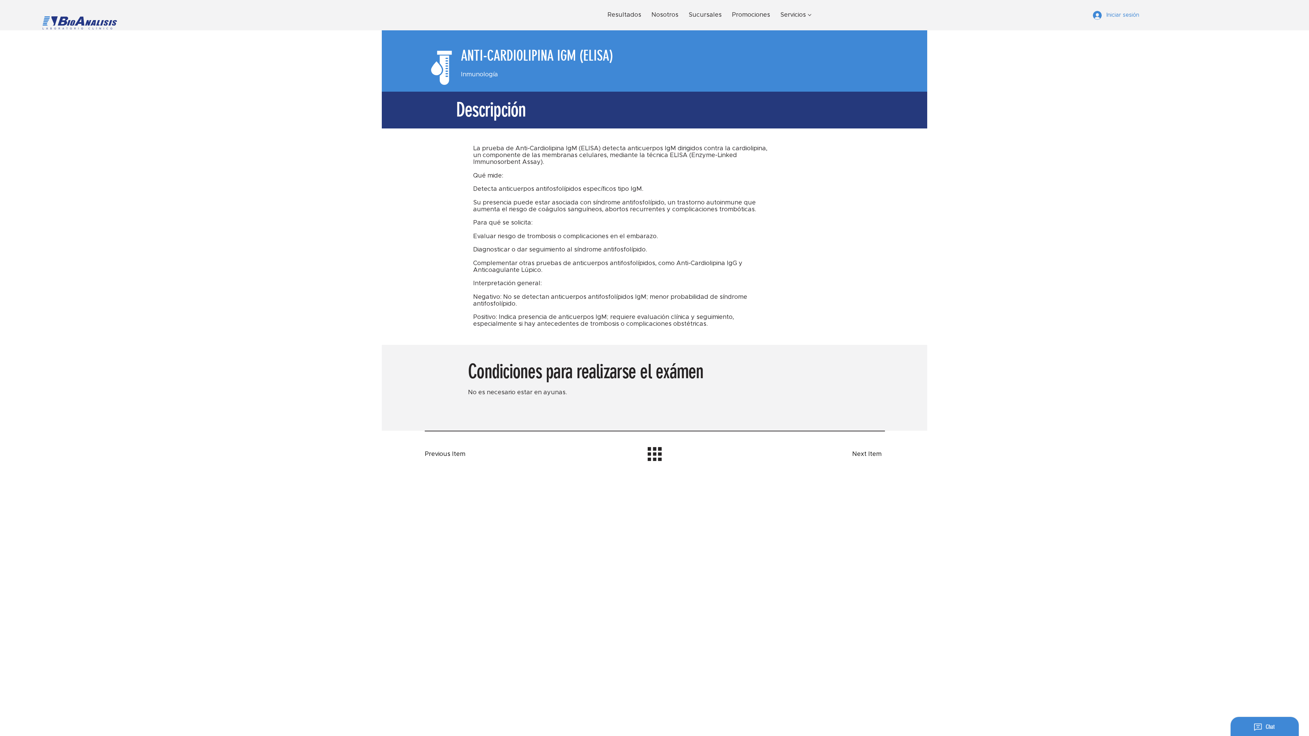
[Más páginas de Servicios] (809, 15)
